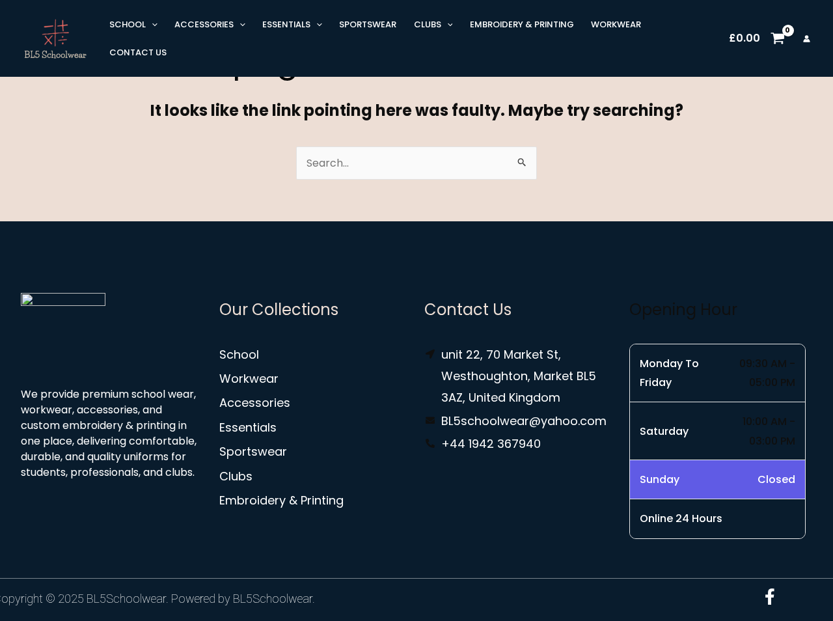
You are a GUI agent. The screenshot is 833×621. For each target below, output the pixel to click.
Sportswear (367, 24)
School (127, 24)
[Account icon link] (806, 38)
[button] (151, 24)
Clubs (427, 24)
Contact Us (138, 52)
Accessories (204, 24)
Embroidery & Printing (522, 24)
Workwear (616, 24)
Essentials (286, 24)
